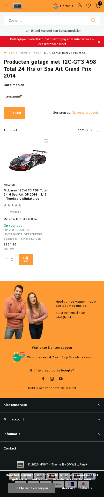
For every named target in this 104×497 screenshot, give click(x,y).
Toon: (80, 130)
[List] (98, 130)
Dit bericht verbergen (31, 488)
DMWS (71, 464)
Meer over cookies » (76, 488)
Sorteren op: (62, 112)
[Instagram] (52, 379)
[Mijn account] (79, 6)
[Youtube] (61, 379)
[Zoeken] (94, 20)
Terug (12, 53)
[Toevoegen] (26, 259)
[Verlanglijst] (88, 6)
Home (24, 53)
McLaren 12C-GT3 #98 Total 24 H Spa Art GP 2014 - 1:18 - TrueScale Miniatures (26, 195)
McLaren (9, 185)
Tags (35, 53)
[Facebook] (43, 379)
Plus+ (84, 464)
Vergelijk (15, 212)
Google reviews (80, 357)
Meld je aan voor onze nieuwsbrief (52, 388)
